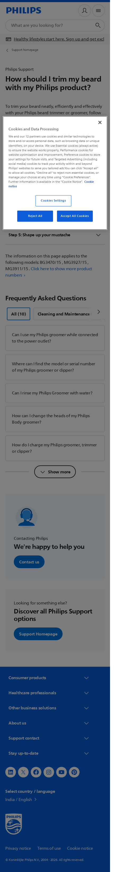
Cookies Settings (53, 200)
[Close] (100, 122)
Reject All (35, 216)
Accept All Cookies (75, 216)
